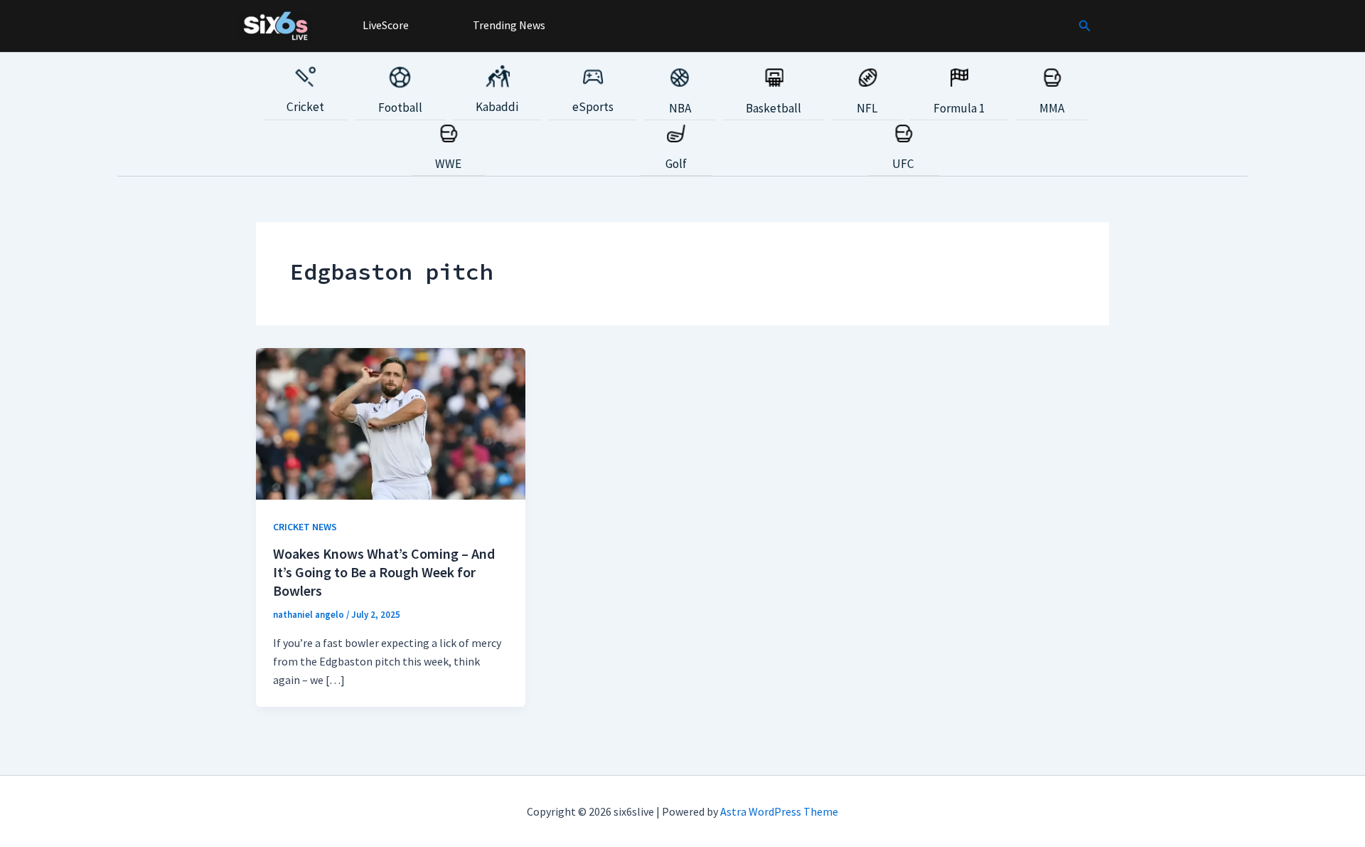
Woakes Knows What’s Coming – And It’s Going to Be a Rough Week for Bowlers (384, 571)
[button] (1084, 26)
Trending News (508, 25)
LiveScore (384, 25)
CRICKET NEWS (305, 526)
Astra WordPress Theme (779, 811)
